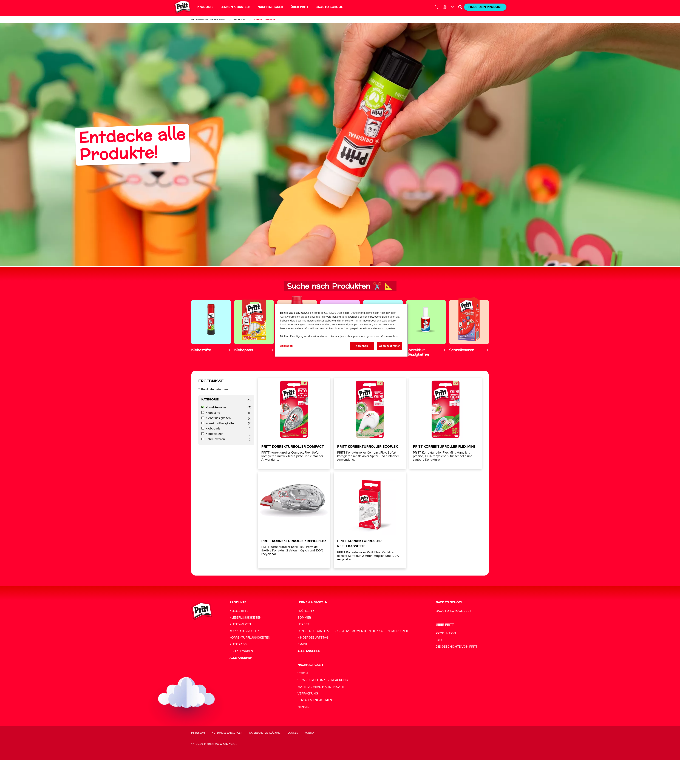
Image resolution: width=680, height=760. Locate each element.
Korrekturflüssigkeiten (228, 423)
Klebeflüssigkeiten (228, 418)
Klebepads (228, 428)
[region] (341, 330)
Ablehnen (362, 346)
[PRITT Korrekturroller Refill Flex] (294, 520)
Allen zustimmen (389, 346)
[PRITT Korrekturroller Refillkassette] (370, 520)
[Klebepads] (254, 327)
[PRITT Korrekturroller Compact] (294, 423)
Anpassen (286, 346)
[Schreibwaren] (469, 327)
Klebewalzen (228, 433)
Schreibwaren (228, 439)
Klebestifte (228, 412)
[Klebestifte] (211, 327)
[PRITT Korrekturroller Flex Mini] (445, 423)
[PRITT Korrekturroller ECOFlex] (370, 423)
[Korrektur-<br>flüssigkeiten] (426, 327)
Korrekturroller (228, 407)
